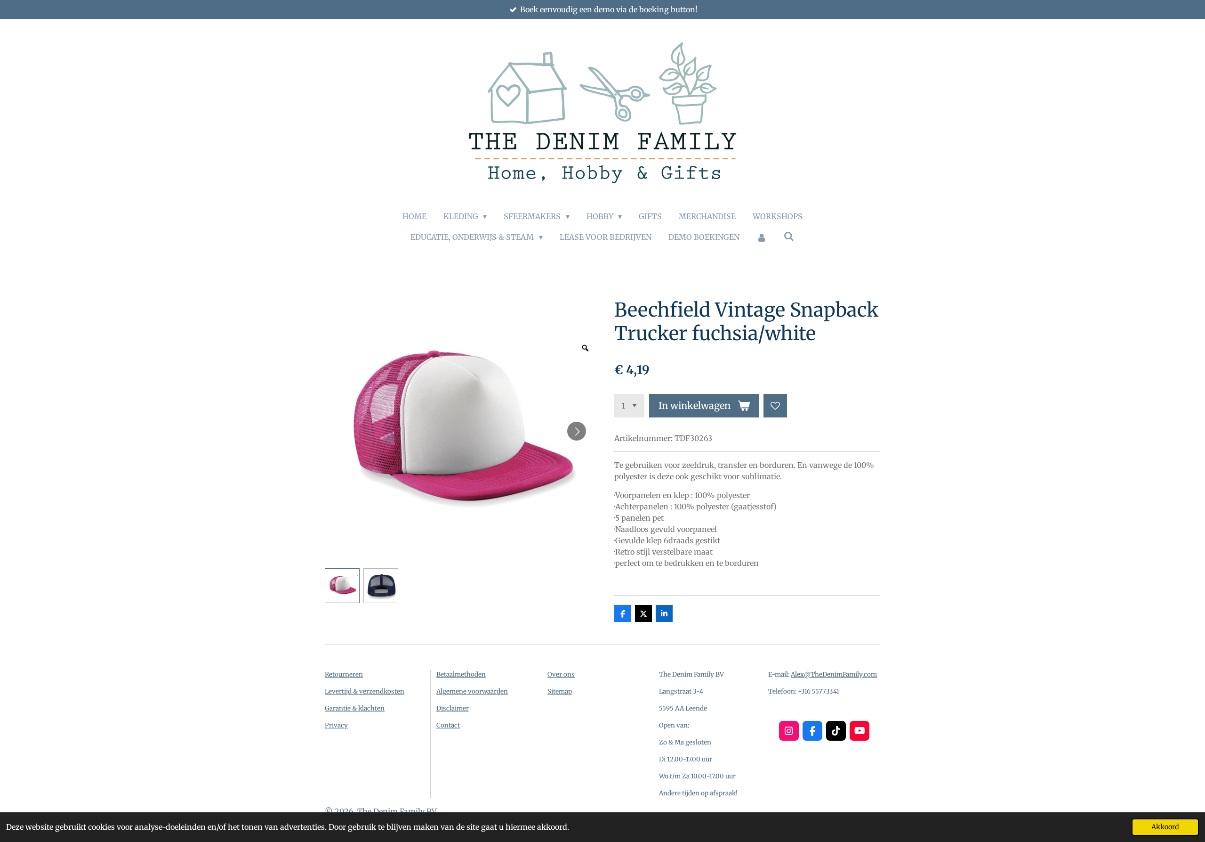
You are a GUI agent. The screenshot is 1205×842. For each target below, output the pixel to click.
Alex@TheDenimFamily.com (834, 674)
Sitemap (559, 691)
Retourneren (344, 674)
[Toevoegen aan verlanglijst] (775, 405)
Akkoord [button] (1165, 827)
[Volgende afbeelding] (576, 431)
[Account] (761, 237)
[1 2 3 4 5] (629, 405)
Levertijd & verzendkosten (364, 691)
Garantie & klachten (355, 708)
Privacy (336, 725)
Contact (448, 725)
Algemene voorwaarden (472, 691)
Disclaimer (452, 708)
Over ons (561, 674)
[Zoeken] (789, 236)
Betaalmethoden (461, 674)
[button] (342, 585)
